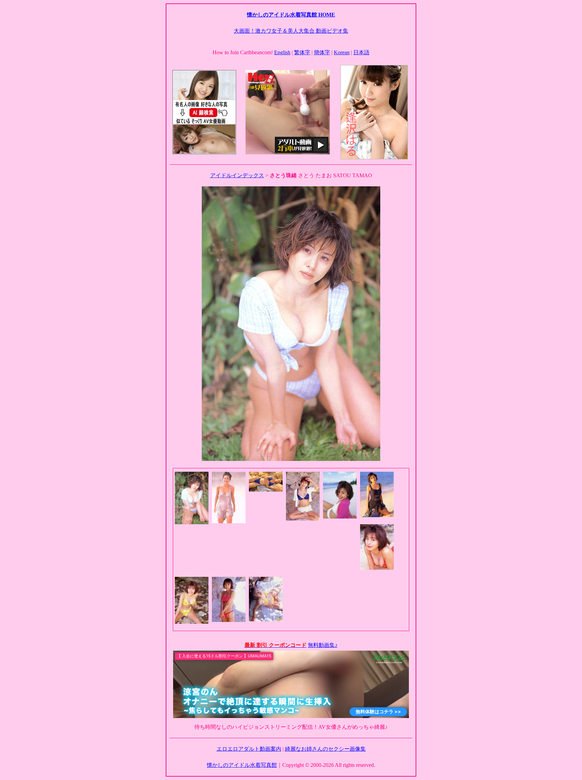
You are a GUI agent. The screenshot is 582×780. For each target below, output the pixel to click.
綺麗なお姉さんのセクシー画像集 (325, 749)
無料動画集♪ (322, 645)
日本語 (361, 52)
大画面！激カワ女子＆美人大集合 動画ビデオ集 (291, 31)
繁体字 (302, 52)
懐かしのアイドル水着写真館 (242, 765)
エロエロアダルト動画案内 (249, 749)
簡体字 (322, 52)
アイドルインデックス (237, 175)
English (282, 52)
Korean (342, 52)
